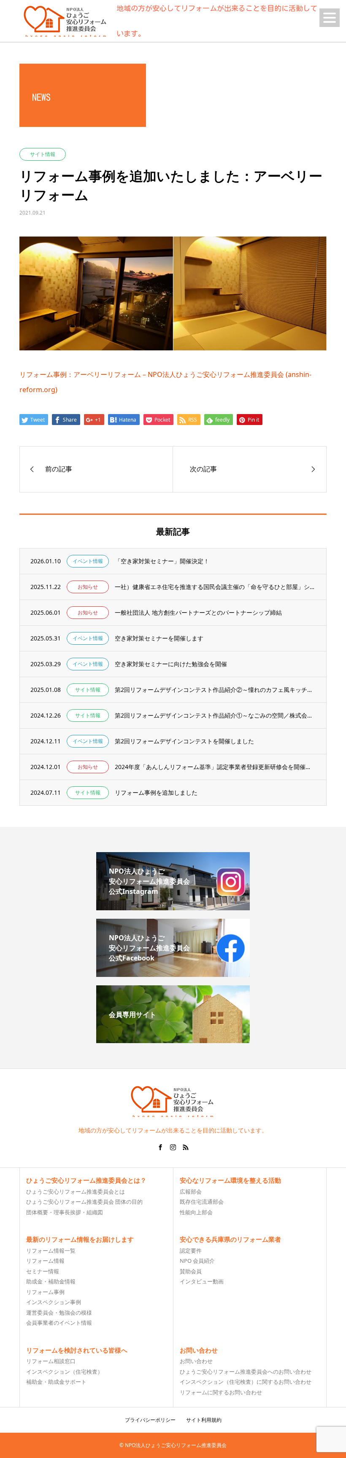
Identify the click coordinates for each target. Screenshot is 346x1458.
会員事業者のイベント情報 (59, 1322)
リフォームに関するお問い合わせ (221, 1392)
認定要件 (191, 1250)
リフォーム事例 (45, 1292)
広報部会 (191, 1191)
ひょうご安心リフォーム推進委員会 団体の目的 (84, 1201)
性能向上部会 (196, 1212)
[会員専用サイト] (173, 1039)
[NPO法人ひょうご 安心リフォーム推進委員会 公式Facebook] (173, 973)
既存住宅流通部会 (202, 1201)
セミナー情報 (42, 1271)
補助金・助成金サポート (56, 1381)
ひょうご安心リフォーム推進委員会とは (75, 1191)
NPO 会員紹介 (197, 1260)
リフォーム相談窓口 (51, 1361)
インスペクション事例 (53, 1302)
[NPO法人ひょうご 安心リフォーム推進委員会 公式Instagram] (173, 907)
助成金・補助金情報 (51, 1281)
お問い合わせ (196, 1361)
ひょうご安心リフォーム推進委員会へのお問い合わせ (245, 1371)
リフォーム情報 (45, 1260)
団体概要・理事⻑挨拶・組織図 (64, 1212)
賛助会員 (191, 1271)
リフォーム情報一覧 (51, 1250)
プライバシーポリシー (150, 1419)
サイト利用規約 (204, 1419)
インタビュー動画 (202, 1281)
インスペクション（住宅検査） (64, 1371)
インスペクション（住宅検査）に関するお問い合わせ (245, 1381)
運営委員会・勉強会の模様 (59, 1312)
